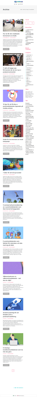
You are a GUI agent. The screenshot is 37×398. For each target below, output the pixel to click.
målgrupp (27, 152)
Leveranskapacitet (28, 104)
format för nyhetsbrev (30, 138)
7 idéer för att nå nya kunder (12, 172)
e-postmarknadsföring (29, 106)
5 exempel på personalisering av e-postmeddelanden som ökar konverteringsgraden (12, 207)
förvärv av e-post (28, 142)
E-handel (27, 63)
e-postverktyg (27, 122)
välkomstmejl (27, 133)
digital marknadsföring (29, 117)
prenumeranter (28, 110)
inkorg (32, 110)
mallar (32, 116)
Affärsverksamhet (28, 125)
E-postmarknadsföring (29, 65)
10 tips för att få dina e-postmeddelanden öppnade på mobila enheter (13, 106)
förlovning (27, 107)
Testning (27, 83)
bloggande (27, 136)
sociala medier (28, 126)
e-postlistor (28, 132)
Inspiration (28, 72)
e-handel (27, 119)
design (32, 133)
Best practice (28, 56)
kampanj (27, 135)
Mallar (27, 78)
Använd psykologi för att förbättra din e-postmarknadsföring (11, 314)
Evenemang (28, 69)
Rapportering (28, 81)
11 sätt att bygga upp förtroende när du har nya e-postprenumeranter (12, 70)
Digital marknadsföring (30, 61)
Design (31, 123)
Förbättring (29, 139)
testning (30, 135)
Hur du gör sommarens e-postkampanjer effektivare (29, 43)
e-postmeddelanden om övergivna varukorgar (29, 150)
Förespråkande (31, 145)
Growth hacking (28, 120)
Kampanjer (27, 103)
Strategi (27, 148)
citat (26, 139)
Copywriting (28, 58)
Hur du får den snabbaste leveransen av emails (29, 37)
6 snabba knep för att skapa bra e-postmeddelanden (29, 30)
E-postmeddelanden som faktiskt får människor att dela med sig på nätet (12, 243)
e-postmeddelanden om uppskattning (29, 130)
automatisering (28, 116)
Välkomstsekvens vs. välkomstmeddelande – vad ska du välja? (12, 278)
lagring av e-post (28, 141)
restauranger (31, 136)
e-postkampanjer (28, 114)
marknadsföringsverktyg (29, 146)
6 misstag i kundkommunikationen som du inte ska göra (13, 350)
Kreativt (26, 154)
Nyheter (27, 80)
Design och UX (28, 59)
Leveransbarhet (13, 37)
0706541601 (21, 4)
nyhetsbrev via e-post (29, 111)
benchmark (32, 152)
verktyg (26, 145)
